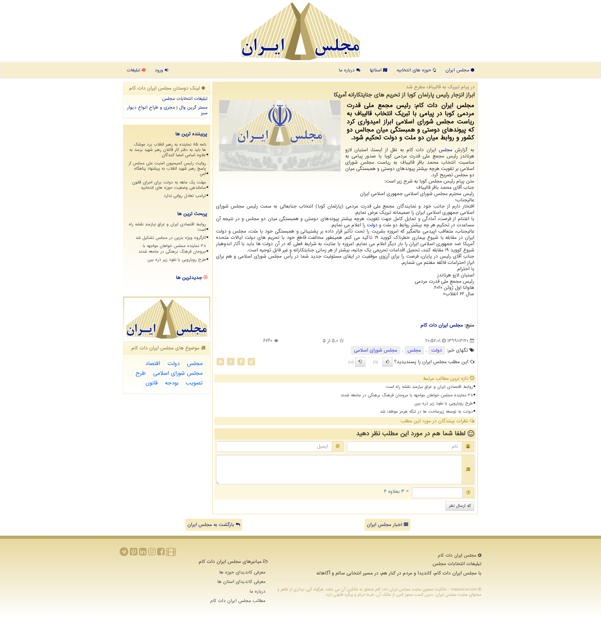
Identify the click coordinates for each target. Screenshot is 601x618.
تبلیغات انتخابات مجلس (185, 98)
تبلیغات (134, 70)
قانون (152, 383)
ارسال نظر (458, 506)
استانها (376, 70)
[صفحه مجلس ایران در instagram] (152, 553)
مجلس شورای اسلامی (375, 350)
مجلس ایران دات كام (442, 325)
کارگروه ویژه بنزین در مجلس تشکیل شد (171, 238)
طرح (141, 373)
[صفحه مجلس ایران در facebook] (161, 553)
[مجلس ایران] (300, 31)
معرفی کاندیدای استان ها (241, 581)
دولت (372, 225)
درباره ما (347, 70)
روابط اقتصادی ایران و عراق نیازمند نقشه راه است (429, 387)
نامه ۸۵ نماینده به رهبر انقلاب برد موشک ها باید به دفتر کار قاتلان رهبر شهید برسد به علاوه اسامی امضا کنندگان (167, 150)
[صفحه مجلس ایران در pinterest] (133, 553)
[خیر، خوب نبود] (360, 362)
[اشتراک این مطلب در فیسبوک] (241, 361)
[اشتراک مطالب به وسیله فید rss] (220, 361)
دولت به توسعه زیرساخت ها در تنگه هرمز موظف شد (426, 412)
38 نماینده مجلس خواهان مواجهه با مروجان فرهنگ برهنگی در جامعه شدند (407, 395)
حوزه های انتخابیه (415, 70)
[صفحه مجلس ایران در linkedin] (142, 553)
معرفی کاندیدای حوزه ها (242, 572)
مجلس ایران (458, 70)
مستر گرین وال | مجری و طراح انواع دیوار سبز (167, 110)
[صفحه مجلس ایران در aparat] (171, 553)
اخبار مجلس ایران (385, 524)
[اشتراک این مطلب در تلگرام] (251, 361)
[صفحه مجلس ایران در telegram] (124, 553)
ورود (160, 70)
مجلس (445, 150)
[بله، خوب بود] (388, 362)
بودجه (171, 383)
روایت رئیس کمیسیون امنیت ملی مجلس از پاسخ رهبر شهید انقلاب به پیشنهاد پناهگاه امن (167, 168)
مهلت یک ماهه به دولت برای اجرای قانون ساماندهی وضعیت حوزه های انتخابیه (169, 185)
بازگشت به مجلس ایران (211, 524)
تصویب (194, 383)
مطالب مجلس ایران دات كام (237, 600)
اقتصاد (152, 363)
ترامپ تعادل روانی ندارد (185, 196)
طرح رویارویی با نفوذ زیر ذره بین (443, 403)
